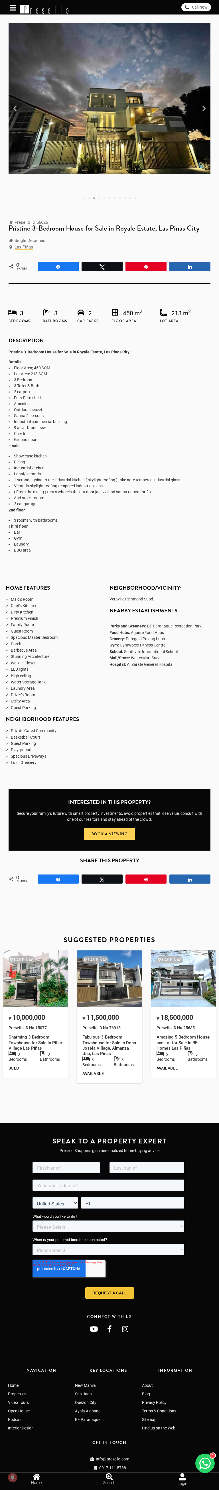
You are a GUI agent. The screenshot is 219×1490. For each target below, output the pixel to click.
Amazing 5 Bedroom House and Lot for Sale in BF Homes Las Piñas (183, 1043)
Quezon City (85, 1402)
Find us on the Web (158, 1428)
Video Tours (18, 1402)
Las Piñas (24, 247)
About (147, 1385)
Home (13, 1385)
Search (109, 1482)
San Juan (83, 1394)
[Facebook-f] (109, 1329)
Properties (17, 1394)
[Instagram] (125, 1329)
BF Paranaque (87, 1419)
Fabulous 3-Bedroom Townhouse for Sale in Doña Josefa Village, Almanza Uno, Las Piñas (109, 1045)
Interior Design (21, 1428)
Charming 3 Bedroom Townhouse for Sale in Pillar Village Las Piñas (35, 1043)
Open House (19, 1411)
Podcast (15, 1419)
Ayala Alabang (88, 1411)
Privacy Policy (154, 1402)
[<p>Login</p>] (182, 1476)
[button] (15, 108)
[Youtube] (94, 1329)
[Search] (109, 1476)
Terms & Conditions (159, 1411)
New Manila (85, 1385)
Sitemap (149, 1419)
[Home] (36, 1476)
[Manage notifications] (12, 1477)
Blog (146, 1394)
